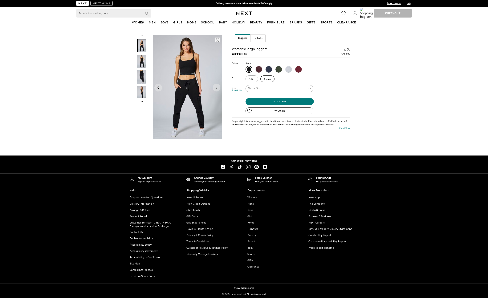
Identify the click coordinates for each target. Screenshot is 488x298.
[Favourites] (343, 13)
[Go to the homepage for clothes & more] (82, 3)
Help (409, 3)
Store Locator (394, 3)
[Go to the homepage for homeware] (101, 3)
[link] (355, 13)
